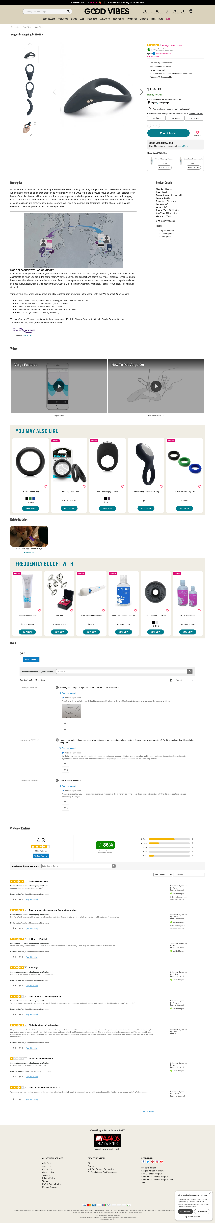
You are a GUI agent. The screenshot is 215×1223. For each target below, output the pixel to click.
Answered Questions (163, 54)
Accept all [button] (185, 1211)
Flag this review (32, 899)
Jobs (143, 1182)
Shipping (46, 1175)
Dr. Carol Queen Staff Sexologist (102, 1172)
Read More (29, 552)
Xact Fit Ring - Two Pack (69, 492)
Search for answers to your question (37, 672)
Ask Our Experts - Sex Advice (101, 1169)
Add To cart (170, 133)
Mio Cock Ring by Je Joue (107, 492)
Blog (90, 1163)
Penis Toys (27, 27)
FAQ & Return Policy (51, 1184)
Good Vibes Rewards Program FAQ (157, 1179)
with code (86, 2)
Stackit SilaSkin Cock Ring (155, 615)
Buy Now (30, 508)
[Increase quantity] (158, 125)
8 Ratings (165, 46)
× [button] (210, 1193)
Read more (192, 1207)
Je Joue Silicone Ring (30, 492)
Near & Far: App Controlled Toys (29, 549)
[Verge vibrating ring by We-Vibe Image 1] (97, 92)
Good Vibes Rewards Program (154, 1176)
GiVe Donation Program (151, 1173)
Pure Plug (59, 615)
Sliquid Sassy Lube (187, 615)
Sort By (171, 680)
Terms (45, 1181)
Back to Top (147, 1111)
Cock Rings (38, 27)
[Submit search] (189, 671)
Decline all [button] (202, 1211)
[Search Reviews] (114, 866)
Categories (15, 27)
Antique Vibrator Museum (152, 1170)
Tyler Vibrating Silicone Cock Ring (146, 492)
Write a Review (176, 46)
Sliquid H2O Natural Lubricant (123, 615)
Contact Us (47, 1169)
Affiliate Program (148, 1167)
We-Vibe (27, 335)
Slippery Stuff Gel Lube (27, 615)
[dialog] (194, 1206)
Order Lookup (48, 1172)
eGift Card (46, 1163)
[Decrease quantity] (149, 125)
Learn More (183, 146)
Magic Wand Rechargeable (91, 615)
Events (91, 1166)
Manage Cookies (49, 1187)
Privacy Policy (48, 1178)
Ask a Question (153, 56)
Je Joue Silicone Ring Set (184, 492)
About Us (46, 1166)
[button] (141, 92)
